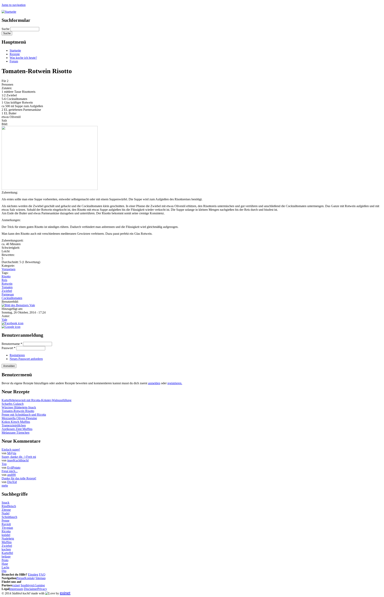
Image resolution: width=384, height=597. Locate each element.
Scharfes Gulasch (13, 403)
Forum (14, 61)
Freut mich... (10, 471)
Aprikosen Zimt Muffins (17, 429)
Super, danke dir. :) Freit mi (19, 456)
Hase (5, 563)
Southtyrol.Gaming (33, 585)
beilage (6, 556)
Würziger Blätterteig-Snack (19, 407)
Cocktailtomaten (12, 298)
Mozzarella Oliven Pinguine (19, 418)
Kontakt (29, 578)
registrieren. (174, 383)
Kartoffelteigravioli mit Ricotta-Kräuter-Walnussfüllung (36, 400)
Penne (5, 520)
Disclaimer (30, 589)
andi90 (11, 474)
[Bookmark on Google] (11, 326)
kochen (6, 549)
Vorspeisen (8, 269)
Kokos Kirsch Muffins (16, 421)
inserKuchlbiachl (18, 460)
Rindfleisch (9, 506)
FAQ (42, 574)
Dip (4, 571)
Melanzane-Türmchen (15, 432)
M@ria (11, 453)
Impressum (16, 589)
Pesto (5, 560)
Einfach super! (11, 449)
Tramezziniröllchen (14, 425)
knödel (6, 535)
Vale (4, 319)
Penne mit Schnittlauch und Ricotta (24, 414)
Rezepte (15, 54)
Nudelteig (8, 538)
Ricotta (6, 531)
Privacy (42, 589)
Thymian (7, 527)
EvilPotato (13, 467)
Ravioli (6, 524)
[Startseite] (9, 11)
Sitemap (40, 578)
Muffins (7, 542)
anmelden (154, 383)
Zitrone (6, 509)
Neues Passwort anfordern (26, 358)
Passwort (8, 348)
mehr (5, 485)
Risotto (6, 276)
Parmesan (8, 294)
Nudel (5, 513)
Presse (20, 578)
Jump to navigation (14, 5)
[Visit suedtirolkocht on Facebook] (12, 323)
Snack (5, 502)
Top (4, 464)
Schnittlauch (9, 517)
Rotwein (7, 283)
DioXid (12, 482)
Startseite (15, 50)
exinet (16, 585)
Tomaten (7, 287)
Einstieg (33, 574)
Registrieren (17, 355)
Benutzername (12, 343)
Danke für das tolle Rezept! (19, 478)
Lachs (5, 567)
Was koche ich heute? (23, 57)
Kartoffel (7, 553)
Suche (6, 29)
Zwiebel (7, 291)
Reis (4, 280)
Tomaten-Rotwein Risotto (18, 411)
